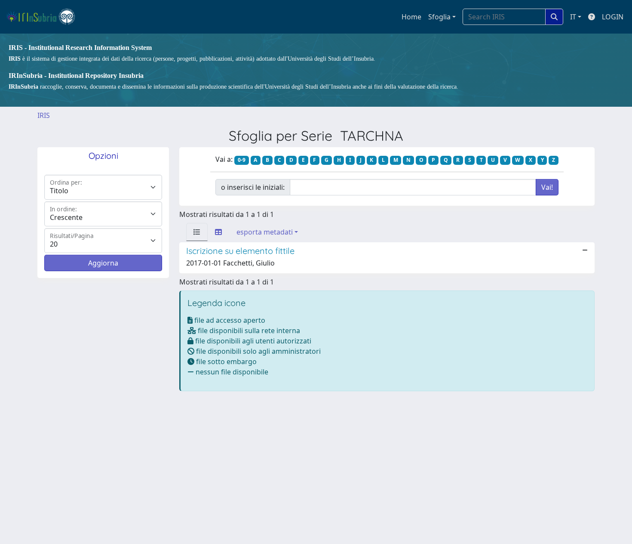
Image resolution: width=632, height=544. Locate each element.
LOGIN (612, 17)
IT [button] (573, 17)
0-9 (241, 160)
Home (411, 17)
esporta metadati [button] (264, 232)
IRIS (43, 115)
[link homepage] (44, 16)
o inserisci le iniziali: (253, 187)
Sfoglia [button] (439, 17)
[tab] (197, 232)
